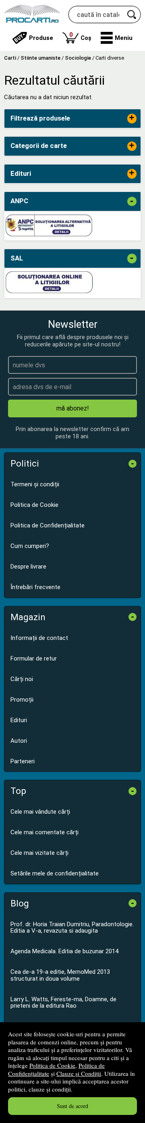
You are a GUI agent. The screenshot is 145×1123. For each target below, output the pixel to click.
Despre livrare (28, 566)
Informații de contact (39, 638)
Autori (18, 740)
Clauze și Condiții (78, 1073)
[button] (117, 38)
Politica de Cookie (52, 1065)
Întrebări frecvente (35, 587)
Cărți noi (21, 679)
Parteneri (22, 761)
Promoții (21, 699)
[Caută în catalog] (132, 14)
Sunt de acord (72, 1106)
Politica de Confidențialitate (47, 525)
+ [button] (132, 118)
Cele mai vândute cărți (40, 811)
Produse (41, 38)
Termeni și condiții (34, 484)
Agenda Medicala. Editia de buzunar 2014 (64, 951)
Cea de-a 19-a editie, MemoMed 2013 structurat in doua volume (60, 975)
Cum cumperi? (29, 546)
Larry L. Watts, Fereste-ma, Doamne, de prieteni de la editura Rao (63, 1003)
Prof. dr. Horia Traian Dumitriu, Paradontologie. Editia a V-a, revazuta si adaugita (72, 928)
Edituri (18, 720)
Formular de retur (33, 658)
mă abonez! (72, 408)
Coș (80, 36)
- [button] (132, 201)
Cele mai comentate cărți (44, 832)
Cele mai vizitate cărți (39, 852)
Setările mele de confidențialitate (54, 873)
